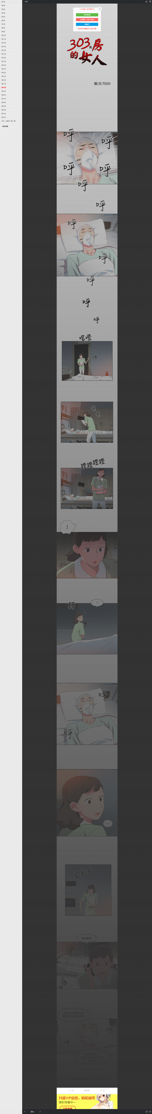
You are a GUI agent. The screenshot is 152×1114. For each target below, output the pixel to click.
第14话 (4, 50)
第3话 (3, 9)
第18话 (4, 65)
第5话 (3, 17)
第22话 (4, 80)
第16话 (4, 57)
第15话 (4, 54)
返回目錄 (5, 126)
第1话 (3, 2)
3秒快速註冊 (87, 14)
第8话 (3, 28)
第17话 (4, 61)
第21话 (4, 76)
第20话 (4, 72)
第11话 (4, 39)
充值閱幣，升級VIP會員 (87, 19)
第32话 (4, 117)
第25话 (4, 91)
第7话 (3, 24)
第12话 (4, 43)
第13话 (4, 46)
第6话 (3, 20)
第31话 (4, 113)
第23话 (4, 84)
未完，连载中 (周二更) (9, 121)
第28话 (4, 102)
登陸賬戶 (87, 24)
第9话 (3, 31)
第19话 (4, 69)
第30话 (4, 110)
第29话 (4, 106)
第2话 (3, 5)
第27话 (4, 98)
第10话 (4, 35)
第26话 (4, 95)
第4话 (3, 13)
